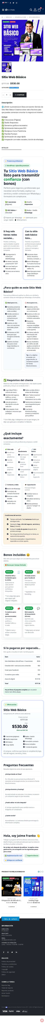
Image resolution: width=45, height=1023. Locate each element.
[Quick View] (14, 907)
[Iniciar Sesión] (35, 10)
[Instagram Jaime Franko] (8, 952)
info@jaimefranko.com (9, 940)
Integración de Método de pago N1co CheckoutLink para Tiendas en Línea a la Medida (11, 901)
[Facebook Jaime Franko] (3, 952)
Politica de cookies (7, 967)
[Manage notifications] (42, 1020)
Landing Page (34, 901)
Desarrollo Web (20, 17)
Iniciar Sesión (6, 993)
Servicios (9, 17)
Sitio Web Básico (34, 17)
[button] (31, 10)
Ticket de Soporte (7, 988)
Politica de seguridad (8, 972)
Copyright (5, 969)
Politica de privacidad (8, 961)
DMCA (3, 974)
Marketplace (5, 996)
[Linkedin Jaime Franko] (16, 952)
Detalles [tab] (5, 148)
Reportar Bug (6, 985)
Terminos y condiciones (9, 964)
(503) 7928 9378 (7, 935)
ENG (6, 2)
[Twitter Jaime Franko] (12, 952)
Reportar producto (8, 990)
